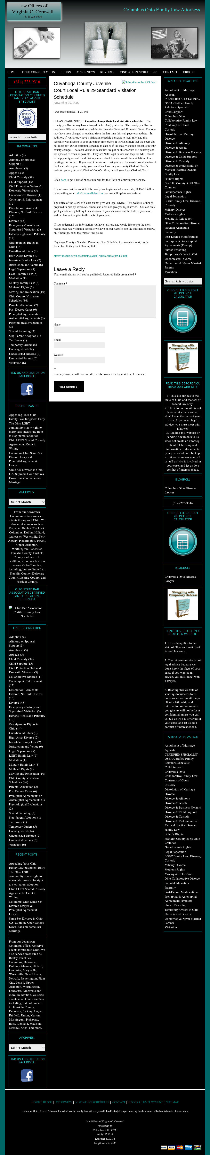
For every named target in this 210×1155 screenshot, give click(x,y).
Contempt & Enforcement (25, 199)
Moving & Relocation (178, 218)
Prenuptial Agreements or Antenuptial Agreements (25, 316)
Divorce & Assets (176, 147)
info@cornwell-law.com (90, 193)
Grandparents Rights (178, 192)
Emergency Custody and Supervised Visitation (25, 227)
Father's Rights (174, 179)
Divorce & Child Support (181, 156)
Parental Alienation (177, 227)
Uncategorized (18, 349)
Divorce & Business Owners (183, 152)
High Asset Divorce (21, 255)
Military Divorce (175, 209)
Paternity (170, 232)
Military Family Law (22, 283)
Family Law (172, 174)
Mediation (15, 278)
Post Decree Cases (20, 309)
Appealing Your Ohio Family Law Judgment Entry (27, 417)
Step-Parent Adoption (23, 336)
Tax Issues (15, 340)
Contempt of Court (177, 125)
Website (58, 355)
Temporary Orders (20, 345)
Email (57, 340)
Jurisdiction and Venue (23, 265)
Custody (170, 129)
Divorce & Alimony (177, 143)
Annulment (16, 168)
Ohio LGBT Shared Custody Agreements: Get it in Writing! (27, 444)
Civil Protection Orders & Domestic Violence (25, 188)
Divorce (170, 138)
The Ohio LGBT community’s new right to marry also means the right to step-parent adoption (26, 429)
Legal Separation (175, 196)
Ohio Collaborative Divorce (182, 223)
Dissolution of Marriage (180, 134)
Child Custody (18, 177)
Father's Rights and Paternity (27, 234)
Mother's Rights (175, 214)
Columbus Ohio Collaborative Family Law (181, 118)
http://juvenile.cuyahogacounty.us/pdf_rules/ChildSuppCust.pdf (90, 256)
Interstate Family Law (23, 260)
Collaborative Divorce (23, 195)
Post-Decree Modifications (181, 236)
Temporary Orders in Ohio (182, 254)
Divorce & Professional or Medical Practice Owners (181, 167)
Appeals (170, 94)
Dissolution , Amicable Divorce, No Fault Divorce (25, 210)
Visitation (171, 272)
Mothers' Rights (19, 287)
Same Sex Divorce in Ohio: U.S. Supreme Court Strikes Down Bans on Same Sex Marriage (26, 476)
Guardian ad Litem (21, 251)
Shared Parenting (175, 250)
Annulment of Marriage (180, 90)
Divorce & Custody (177, 161)
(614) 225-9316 (33, 16)
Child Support (174, 112)
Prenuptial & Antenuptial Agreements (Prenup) (181, 243)
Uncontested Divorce (178, 259)
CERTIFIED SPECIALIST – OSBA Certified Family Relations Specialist (182, 103)
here (63, 180)
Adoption (15, 155)
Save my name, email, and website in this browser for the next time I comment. (100, 374)
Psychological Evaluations (25, 322)
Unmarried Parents (21, 358)
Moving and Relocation (24, 292)
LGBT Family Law (21, 274)
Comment (60, 283)
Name (57, 324)
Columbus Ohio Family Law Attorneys (161, 9)
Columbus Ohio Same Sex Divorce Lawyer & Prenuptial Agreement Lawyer (25, 459)
